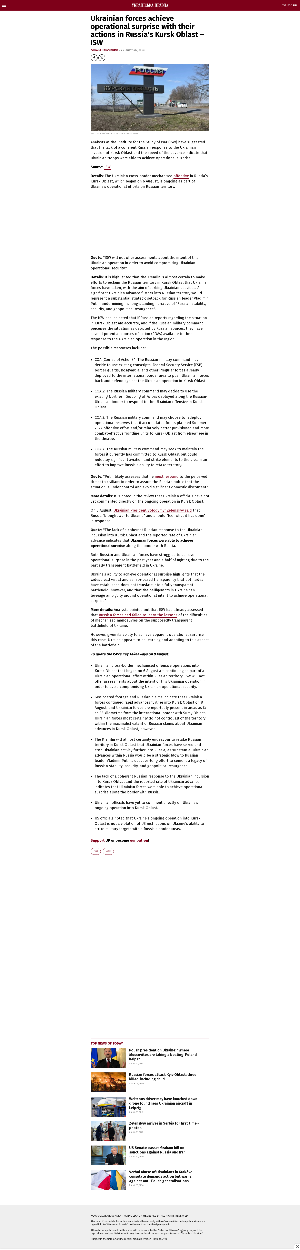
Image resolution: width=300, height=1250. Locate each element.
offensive (181, 176)
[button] (94, 57)
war (108, 851)
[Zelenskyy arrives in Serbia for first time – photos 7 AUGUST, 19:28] (145, 1140)
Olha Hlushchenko (105, 50)
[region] (125, 221)
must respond (167, 476)
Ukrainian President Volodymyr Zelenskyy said (152, 510)
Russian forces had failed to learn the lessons (138, 615)
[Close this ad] (297, 1246)
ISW (107, 167)
